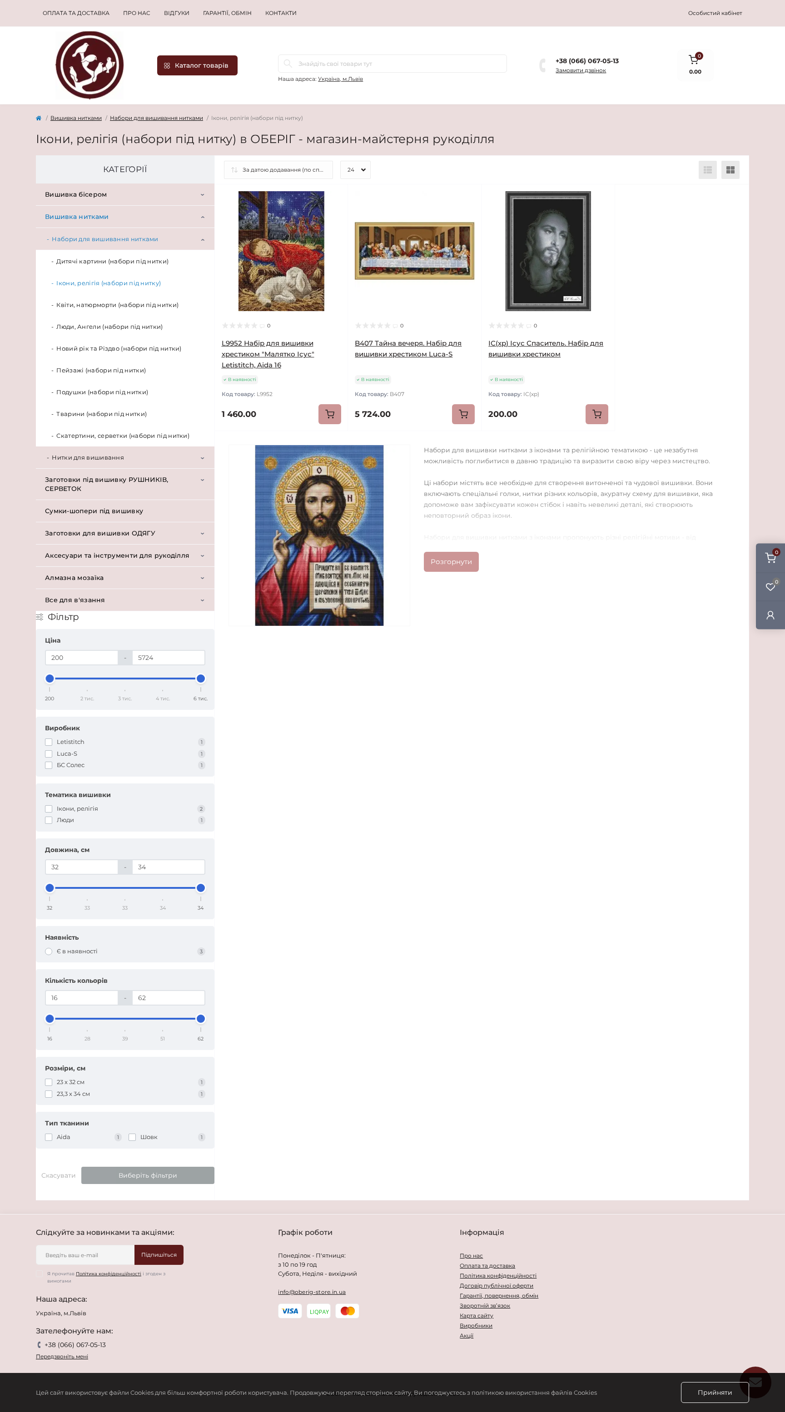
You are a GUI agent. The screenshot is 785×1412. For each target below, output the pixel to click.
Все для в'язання (75, 600)
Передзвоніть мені (62, 1356)
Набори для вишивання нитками (156, 117)
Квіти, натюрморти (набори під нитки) (117, 304)
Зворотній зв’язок (485, 1305)
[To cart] (329, 414)
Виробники (476, 1325)
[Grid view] (730, 170)
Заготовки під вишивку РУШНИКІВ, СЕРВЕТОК (106, 484)
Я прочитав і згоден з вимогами (106, 1277)
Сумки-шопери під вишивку (94, 511)
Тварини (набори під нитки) (101, 413)
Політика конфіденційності (108, 1274)
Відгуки (176, 13)
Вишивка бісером (76, 194)
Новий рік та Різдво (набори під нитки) (118, 348)
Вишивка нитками (76, 117)
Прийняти (715, 1392)
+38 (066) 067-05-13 (587, 61)
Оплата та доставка (76, 13)
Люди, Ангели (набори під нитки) (109, 326)
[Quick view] (334, 198)
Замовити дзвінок (581, 70)
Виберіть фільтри (148, 1175)
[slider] (50, 678)
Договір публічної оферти (496, 1285)
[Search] (288, 63)
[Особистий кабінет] (770, 615)
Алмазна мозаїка (74, 578)
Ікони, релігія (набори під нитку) (108, 283)
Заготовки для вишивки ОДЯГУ (100, 533)
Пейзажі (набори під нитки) (101, 370)
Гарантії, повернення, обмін (499, 1295)
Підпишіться (159, 1254)
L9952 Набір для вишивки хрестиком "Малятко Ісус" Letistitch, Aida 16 (268, 354)
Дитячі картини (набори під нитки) (112, 261)
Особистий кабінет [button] (715, 13)
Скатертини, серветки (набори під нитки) (122, 435)
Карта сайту (476, 1315)
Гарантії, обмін (227, 13)
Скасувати (58, 1175)
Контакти (281, 13)
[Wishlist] (334, 215)
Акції (466, 1335)
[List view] (708, 170)
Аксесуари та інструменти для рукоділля (117, 555)
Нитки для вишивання (88, 457)
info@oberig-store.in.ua (312, 1291)
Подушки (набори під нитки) (102, 392)
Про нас (136, 13)
